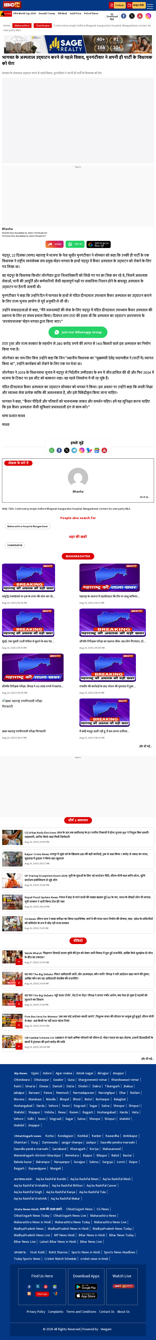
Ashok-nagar (84, 1073)
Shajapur (34, 1112)
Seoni (66, 1106)
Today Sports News (27, 1259)
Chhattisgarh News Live (69, 1216)
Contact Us (106, 1312)
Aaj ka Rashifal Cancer (102, 1185)
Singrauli (80, 1106)
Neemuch (62, 1093)
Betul (88, 1099)
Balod (115, 1155)
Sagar (94, 1106)
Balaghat (120, 1099)
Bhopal (64, 1099)
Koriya (94, 1149)
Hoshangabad (23, 1106)
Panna (48, 1093)
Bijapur (87, 1155)
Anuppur (118, 1073)
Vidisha (49, 1112)
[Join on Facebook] (59, 450)
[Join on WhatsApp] (51, 450)
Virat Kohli (37, 1252)
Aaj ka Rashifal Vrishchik (30, 1198)
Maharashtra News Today (72, 1222)
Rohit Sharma (58, 1252)
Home (6, 25)
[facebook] (29, 1287)
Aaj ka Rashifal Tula (92, 1192)
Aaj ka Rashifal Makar (65, 1198)
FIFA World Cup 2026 (24, 13)
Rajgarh (87, 1112)
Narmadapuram (83, 1093)
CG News (103, 1209)
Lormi (121, 1162)
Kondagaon (65, 1136)
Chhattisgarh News (79, 1209)
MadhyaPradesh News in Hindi (68, 1229)
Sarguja (107, 1162)
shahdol (124, 1119)
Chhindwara (22, 1080)
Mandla (51, 1099)
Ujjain (35, 1073)
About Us (123, 1312)
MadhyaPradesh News (29, 1229)
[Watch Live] (124, 1287)
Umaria (30, 1086)
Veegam (106, 1329)
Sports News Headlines (119, 1252)
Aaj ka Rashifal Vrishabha (31, 1185)
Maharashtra (21, 25)
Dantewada (50, 1142)
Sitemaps (42, 1294)
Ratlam (135, 1093)
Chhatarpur (41, 1080)
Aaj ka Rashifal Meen (84, 1179)
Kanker (96, 1136)
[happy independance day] (78, 44)
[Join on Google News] (97, 450)
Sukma (93, 1162)
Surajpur (79, 1162)
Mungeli (55, 1168)
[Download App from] (86, 1289)
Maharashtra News (103, 1216)
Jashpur (91, 1142)
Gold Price (75, 13)
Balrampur (43, 1162)
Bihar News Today (121, 1235)
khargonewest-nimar (93, 1080)
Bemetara (72, 1155)
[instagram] (148, 16)
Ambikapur (130, 1136)
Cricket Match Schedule (60, 1259)
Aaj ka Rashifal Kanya (60, 1192)
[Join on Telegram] (74, 450)
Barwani (34, 1093)
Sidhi (30, 1119)
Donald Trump (47, 13)
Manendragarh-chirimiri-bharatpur (37, 1155)
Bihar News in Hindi (92, 1235)
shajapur (34, 1125)
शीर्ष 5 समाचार (78, 820)
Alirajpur (103, 1073)
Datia (70, 1086)
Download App (112, 17)
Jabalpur (19, 1093)
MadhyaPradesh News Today (112, 1229)
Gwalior (58, 1080)
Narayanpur (62, 1162)
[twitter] (38, 1286)
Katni (17, 1086)
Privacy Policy (36, 1312)
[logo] (12, 7)
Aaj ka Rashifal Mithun (67, 1185)
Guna (71, 1080)
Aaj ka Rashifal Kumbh (51, 1179)
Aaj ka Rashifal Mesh (117, 1179)
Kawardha (112, 1136)
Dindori (83, 1086)
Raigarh (19, 1168)
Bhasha (7, 229)
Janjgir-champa (72, 1142)
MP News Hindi (64, 1235)
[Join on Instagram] (82, 450)
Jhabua (128, 1086)
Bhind (76, 1099)
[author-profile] (78, 477)
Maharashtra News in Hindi (32, 1222)
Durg (34, 1142)
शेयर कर (78, 244)
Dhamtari (20, 1142)
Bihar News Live (25, 1242)
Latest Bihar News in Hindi (58, 1242)
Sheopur (119, 1106)
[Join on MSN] (89, 450)
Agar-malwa (64, 1073)
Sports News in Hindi (86, 1252)
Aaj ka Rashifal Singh (28, 1192)
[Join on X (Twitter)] (66, 450)
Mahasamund (112, 1149)
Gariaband (59, 1149)
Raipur (133, 1162)
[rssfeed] (29, 1294)
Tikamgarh (112, 1086)
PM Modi (62, 13)
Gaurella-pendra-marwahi (117, 1142)
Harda (40, 1106)
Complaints (55, 1312)
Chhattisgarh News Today (31, 1216)
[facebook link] (123, 16)
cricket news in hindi (94, 1259)
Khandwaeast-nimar (125, 1080)
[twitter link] (132, 16)
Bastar (127, 1155)
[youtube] (140, 16)
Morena (19, 1099)
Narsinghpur (106, 1093)
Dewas (43, 1086)
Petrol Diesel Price (94, 13)
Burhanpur (103, 1099)
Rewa (61, 1112)
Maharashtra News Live (110, 1222)
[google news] (102, 16)
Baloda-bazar (23, 1162)
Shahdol (19, 1112)
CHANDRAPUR (14, 545)
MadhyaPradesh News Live (32, 1235)
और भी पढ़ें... (145, 497)
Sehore (53, 1106)
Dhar (122, 1093)
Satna (105, 1106)
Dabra (96, 1086)
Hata (135, 1112)
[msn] (55, 1294)
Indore (47, 1073)
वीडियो (78, 941)
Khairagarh (78, 1149)
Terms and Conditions (81, 1312)
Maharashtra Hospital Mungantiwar (27, 526)
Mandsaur (35, 1099)
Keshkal (82, 1136)
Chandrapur (43, 25)
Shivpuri (134, 1106)
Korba (49, 1136)
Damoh (57, 1086)
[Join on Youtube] (104, 450)
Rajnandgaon (37, 1168)
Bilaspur (101, 1155)
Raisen (73, 1112)
